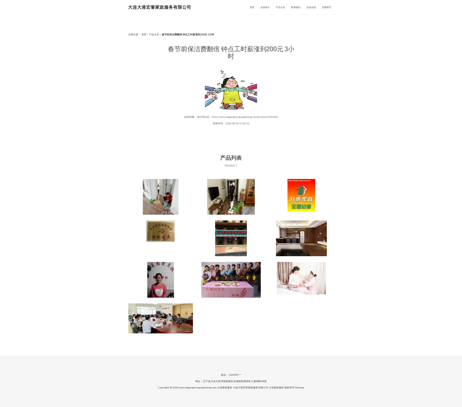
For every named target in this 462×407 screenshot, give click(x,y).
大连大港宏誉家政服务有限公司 (159, 7)
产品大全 (280, 7)
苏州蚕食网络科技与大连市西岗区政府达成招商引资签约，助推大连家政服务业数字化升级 (160, 321)
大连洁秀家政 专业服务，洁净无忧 (160, 197)
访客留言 (326, 7)
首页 (252, 7)
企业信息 (311, 7)
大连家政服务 (224, 387)
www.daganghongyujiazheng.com (198, 387)
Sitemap (299, 387)
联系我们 (295, 7)
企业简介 (265, 7)
